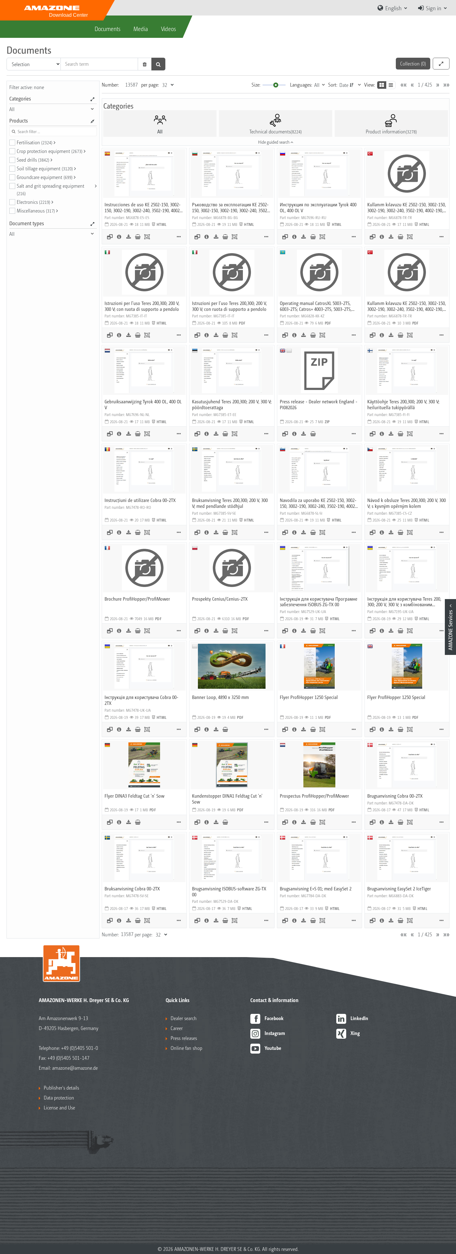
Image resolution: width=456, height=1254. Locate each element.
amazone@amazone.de (75, 1067)
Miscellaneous (36, 210)
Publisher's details (61, 1087)
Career (177, 1028)
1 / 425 (425, 84)
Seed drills (33, 159)
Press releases (184, 1038)
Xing (355, 1033)
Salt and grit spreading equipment (50, 189)
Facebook (274, 1018)
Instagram (275, 1033)
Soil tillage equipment (45, 168)
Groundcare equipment (45, 177)
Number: (110, 84)
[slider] (275, 85)
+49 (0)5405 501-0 (79, 1048)
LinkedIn (359, 1018)
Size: (256, 84)
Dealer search (184, 1018)
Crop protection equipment (50, 151)
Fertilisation (34, 142)
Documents (107, 28)
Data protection (59, 1097)
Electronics (33, 202)
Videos (168, 28)
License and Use (59, 1107)
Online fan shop (186, 1048)
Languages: (301, 84)
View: (369, 84)
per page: (150, 84)
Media (140, 28)
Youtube (273, 1048)
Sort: (332, 84)
